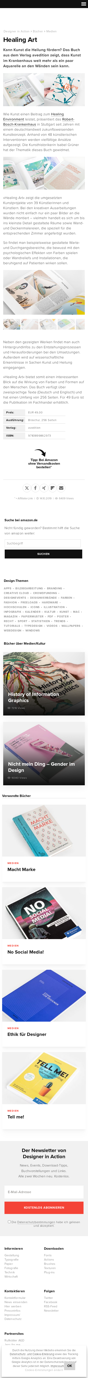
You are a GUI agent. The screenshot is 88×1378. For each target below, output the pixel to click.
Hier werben (12, 1306)
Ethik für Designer (26, 1034)
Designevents (15, 598)
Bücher (38, 31)
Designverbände (43, 598)
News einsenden (16, 1302)
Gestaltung (11, 1255)
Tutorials (12, 626)
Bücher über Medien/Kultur (24, 643)
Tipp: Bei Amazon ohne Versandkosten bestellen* (44, 463)
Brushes (49, 1264)
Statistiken (40, 621)
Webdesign (12, 630)
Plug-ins (49, 1272)
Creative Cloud (16, 593)
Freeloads (29, 602)
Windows (32, 630)
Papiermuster (32, 616)
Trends (60, 621)
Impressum (57, 1366)
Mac (76, 612)
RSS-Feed (50, 1306)
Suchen (43, 554)
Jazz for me (12, 1345)
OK (69, 1366)
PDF (50, 616)
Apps (8, 588)
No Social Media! (25, 952)
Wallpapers (71, 626)
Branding (54, 588)
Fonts (48, 1255)
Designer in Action (25, 19)
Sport (22, 621)
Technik (9, 1272)
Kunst (64, 612)
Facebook (50, 1302)
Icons (35, 607)
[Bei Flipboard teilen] (52, 487)
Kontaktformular (15, 1298)
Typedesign (33, 626)
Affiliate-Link (25, 498)
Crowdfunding (45, 593)
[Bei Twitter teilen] (27, 487)
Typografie (11, 1259)
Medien (51, 31)
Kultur (50, 612)
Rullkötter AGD (14, 1340)
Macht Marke (21, 869)
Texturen (50, 1268)
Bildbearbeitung (29, 588)
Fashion (10, 602)
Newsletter (51, 1310)
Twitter (48, 1298)
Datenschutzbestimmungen (36, 1222)
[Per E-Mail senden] (61, 487)
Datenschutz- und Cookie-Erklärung (32, 1354)
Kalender (32, 612)
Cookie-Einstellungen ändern (44, 1370)
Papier (8, 1264)
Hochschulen (15, 607)
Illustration (54, 607)
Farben (66, 598)
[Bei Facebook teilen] (35, 487)
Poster (63, 616)
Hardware (50, 602)
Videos (52, 626)
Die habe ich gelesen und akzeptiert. (45, 1224)
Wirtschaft (11, 1276)
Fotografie (11, 1268)
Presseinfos (12, 1310)
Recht (9, 621)
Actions (49, 1259)
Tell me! (15, 1117)
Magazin (11, 616)
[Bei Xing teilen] (44, 487)
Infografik (12, 612)
